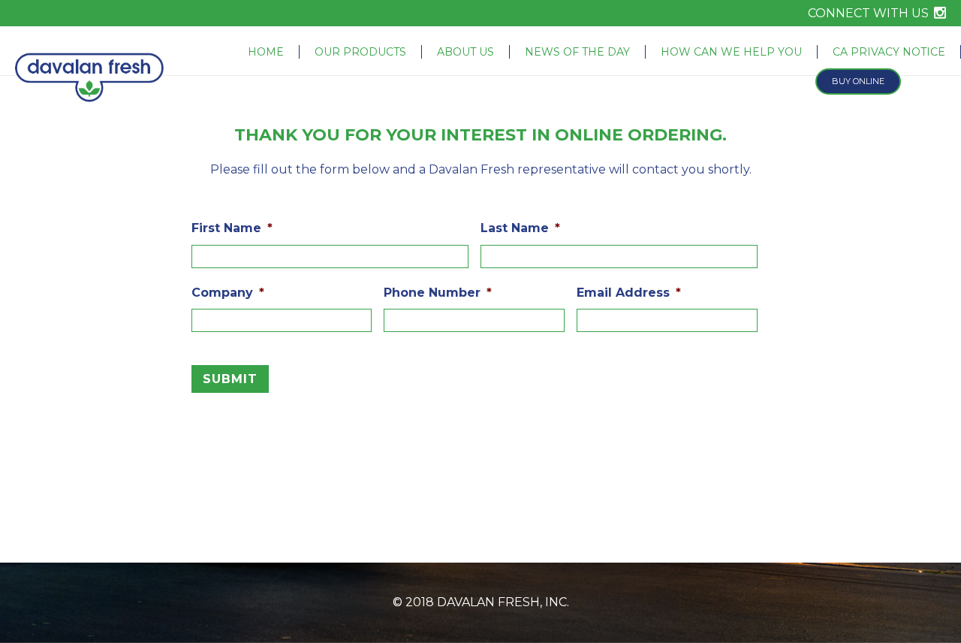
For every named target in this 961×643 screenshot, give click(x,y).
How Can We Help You (731, 52)
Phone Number (438, 292)
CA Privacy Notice (889, 52)
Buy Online (858, 81)
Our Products (360, 52)
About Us (465, 52)
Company (227, 292)
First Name (232, 228)
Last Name (520, 228)
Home (266, 52)
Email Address (629, 292)
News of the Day (577, 52)
